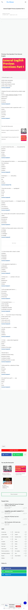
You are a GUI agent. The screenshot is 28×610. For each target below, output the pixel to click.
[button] (2, 2)
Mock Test (6, 518)
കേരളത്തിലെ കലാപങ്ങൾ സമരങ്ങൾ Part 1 (14, 511)
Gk (11, 507)
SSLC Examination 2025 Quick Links (12, 522)
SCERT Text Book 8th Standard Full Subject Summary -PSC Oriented (14, 505)
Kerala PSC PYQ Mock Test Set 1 (12, 516)
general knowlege (7, 507)
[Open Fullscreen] (25, 2)
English (3, 446)
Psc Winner (10, 2)
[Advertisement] (14, 38)
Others (6, 523)
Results (8, 523)
